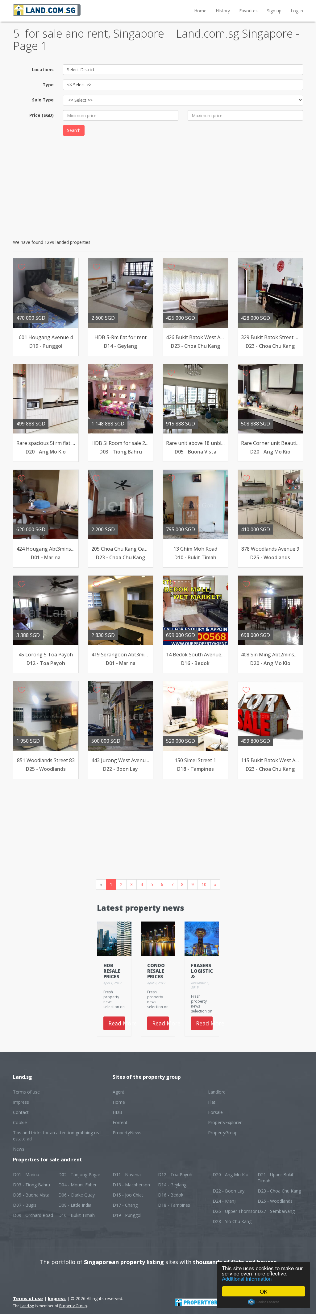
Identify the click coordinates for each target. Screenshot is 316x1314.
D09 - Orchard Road (33, 1215)
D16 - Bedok (170, 1195)
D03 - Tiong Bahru (31, 1185)
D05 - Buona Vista (31, 1195)
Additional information (247, 1278)
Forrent (120, 1122)
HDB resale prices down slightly (114, 976)
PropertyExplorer (225, 1122)
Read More (116, 1023)
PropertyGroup (223, 1132)
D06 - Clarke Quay (76, 1195)
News (18, 1149)
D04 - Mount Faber (77, 1185)
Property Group (73, 1305)
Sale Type (43, 100)
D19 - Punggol (127, 1215)
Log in (297, 11)
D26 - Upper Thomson (235, 1211)
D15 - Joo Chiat (128, 1195)
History (223, 11)
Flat (211, 1102)
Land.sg (27, 1305)
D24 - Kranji (224, 1201)
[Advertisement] (158, 183)
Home (200, 11)
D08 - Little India (74, 1205)
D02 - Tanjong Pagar (79, 1174)
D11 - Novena (127, 1174)
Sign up (274, 11)
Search (74, 130)
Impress (21, 1102)
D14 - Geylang (172, 1185)
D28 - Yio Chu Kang (232, 1221)
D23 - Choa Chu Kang (279, 1191)
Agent (118, 1092)
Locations (43, 69)
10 (204, 884)
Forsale (215, 1112)
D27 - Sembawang (276, 1211)
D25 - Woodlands (275, 1201)
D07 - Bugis (24, 1205)
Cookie (20, 1122)
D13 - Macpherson (131, 1185)
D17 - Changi (126, 1205)
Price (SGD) (41, 115)
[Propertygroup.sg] (214, 1301)
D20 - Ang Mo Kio (230, 1174)
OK (263, 1291)
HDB (117, 1112)
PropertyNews (127, 1132)
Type (48, 85)
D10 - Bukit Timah (76, 1215)
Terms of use (26, 1092)
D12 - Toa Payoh (175, 1174)
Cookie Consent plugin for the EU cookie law (263, 1302)
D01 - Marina (26, 1174)
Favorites (248, 11)
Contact (21, 1112)
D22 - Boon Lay (228, 1191)
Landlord (217, 1092)
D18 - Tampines (174, 1205)
